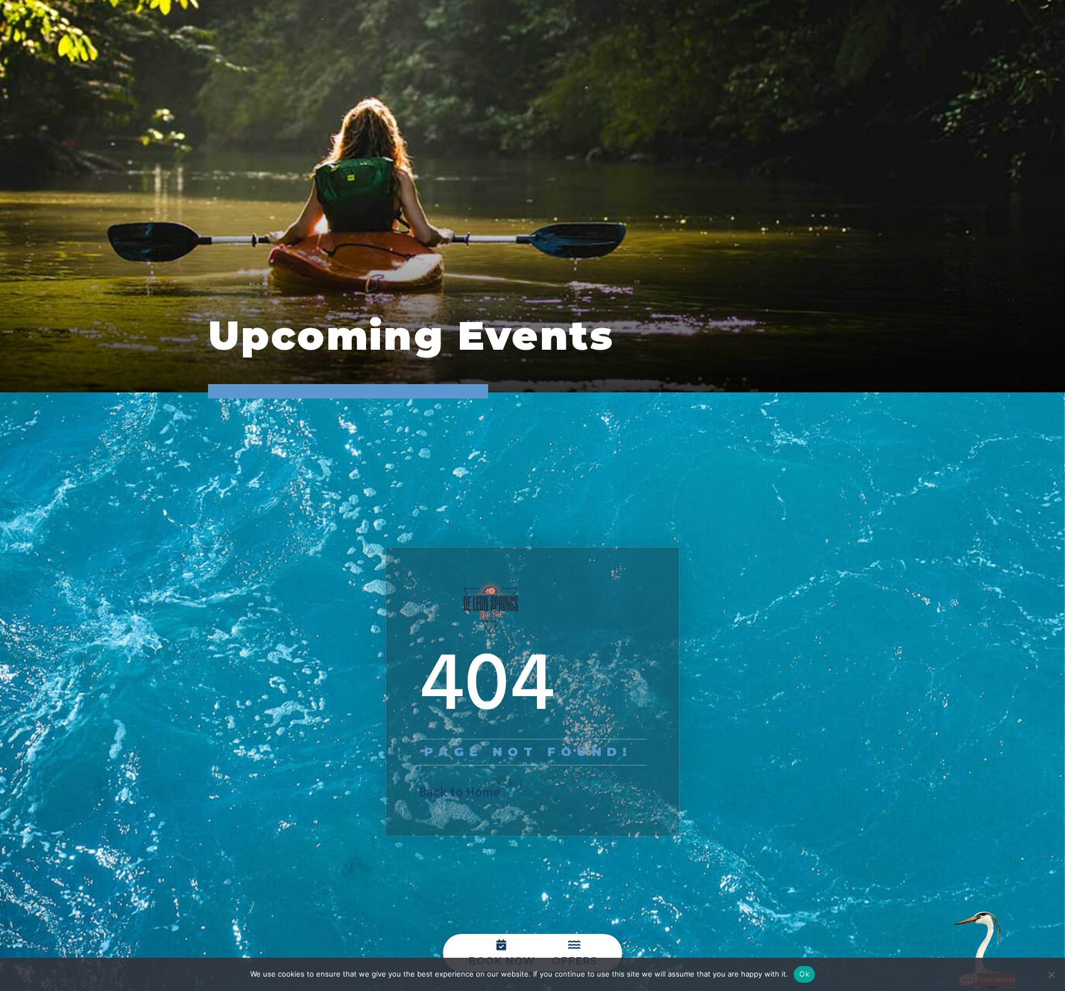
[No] (1051, 974)
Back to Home (459, 793)
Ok (804, 973)
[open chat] (987, 949)
